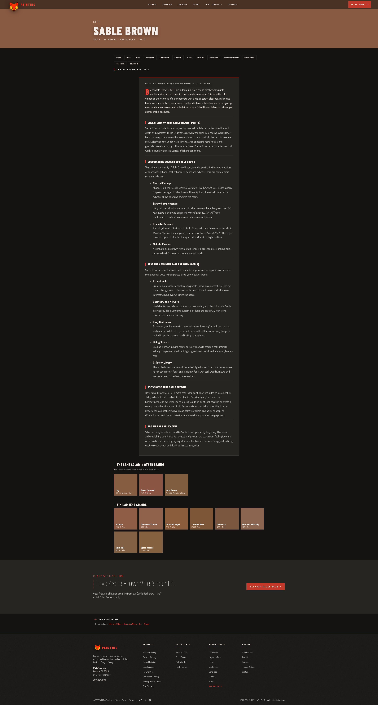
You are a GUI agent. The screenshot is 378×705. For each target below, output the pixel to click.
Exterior (167, 4)
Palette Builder (182, 667)
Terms (124, 700)
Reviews (245, 662)
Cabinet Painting (149, 662)
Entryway (200, 58)
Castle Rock (213, 652)
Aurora (212, 681)
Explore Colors (182, 652)
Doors (196, 4)
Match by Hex (181, 662)
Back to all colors (108, 619)
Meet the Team (248, 652)
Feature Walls (148, 671)
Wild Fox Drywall (263, 700)
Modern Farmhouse (231, 58)
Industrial (120, 64)
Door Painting (148, 667)
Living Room (149, 58)
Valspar (146, 624)
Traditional (214, 58)
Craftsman (134, 64)
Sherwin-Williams (116, 624)
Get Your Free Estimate (264, 587)
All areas (214, 686)
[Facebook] (150, 700)
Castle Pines (213, 667)
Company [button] (232, 4)
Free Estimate (148, 686)
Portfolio (245, 657)
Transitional (249, 58)
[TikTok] (140, 700)
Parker (211, 662)
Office (189, 58)
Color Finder (181, 657)
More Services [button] (213, 4)
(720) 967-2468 (99, 680)
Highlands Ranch (215, 657)
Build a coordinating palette (133, 70)
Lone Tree (213, 671)
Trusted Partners (248, 667)
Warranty (132, 700)
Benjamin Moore (130, 624)
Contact (245, 671)
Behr (140, 624)
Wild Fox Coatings (278, 700)
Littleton (212, 676)
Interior (152, 4)
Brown (118, 58)
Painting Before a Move (152, 681)
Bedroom (178, 58)
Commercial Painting (151, 676)
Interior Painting (149, 652)
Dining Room (164, 58)
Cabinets (182, 4)
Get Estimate (357, 4)
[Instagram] (145, 700)
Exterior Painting (149, 657)
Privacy (117, 700)
